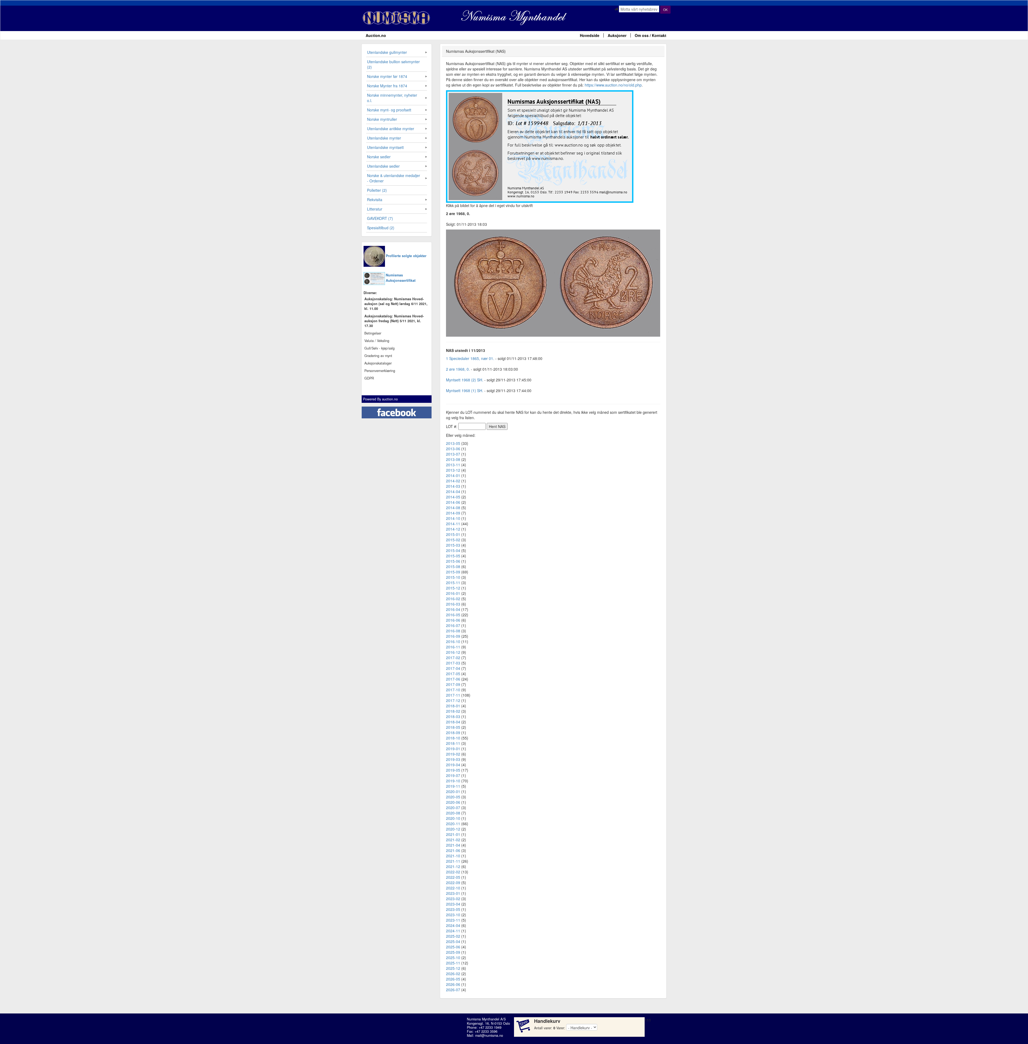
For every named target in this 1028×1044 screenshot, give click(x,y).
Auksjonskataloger (378, 363)
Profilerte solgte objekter (406, 255)
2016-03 (453, 604)
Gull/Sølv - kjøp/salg (379, 348)
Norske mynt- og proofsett (389, 109)
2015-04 (453, 550)
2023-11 (453, 920)
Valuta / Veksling (376, 340)
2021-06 (453, 850)
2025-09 (453, 952)
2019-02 (453, 754)
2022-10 (453, 888)
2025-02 (453, 936)
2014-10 (453, 518)
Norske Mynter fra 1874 (387, 85)
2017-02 (453, 657)
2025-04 (453, 941)
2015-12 (453, 588)
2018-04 (453, 721)
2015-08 (453, 566)
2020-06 (453, 802)
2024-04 (453, 925)
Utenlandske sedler (383, 166)
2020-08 (453, 813)
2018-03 (453, 716)
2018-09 (453, 732)
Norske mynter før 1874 (387, 76)
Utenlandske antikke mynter (390, 128)
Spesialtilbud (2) (380, 227)
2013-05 (453, 443)
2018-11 (453, 743)
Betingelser (372, 333)
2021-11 (453, 861)
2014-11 (453, 523)
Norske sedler (379, 156)
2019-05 (453, 770)
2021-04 (453, 845)
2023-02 (453, 898)
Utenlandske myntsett (385, 147)
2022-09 (453, 882)
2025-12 (453, 968)
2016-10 (453, 641)
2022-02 (453, 871)
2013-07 (453, 454)
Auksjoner (617, 35)
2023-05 (453, 909)
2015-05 (453, 555)
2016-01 (453, 593)
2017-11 (453, 695)
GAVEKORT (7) (380, 218)
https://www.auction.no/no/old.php (613, 85)
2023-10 (453, 914)
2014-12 (453, 529)
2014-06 (453, 502)
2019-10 (453, 780)
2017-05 (453, 673)
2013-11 (453, 464)
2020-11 (453, 823)
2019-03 (453, 759)
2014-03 (453, 486)
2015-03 (453, 545)
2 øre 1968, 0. (458, 369)
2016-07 (453, 625)
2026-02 (453, 973)
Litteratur (374, 209)
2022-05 (453, 877)
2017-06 (453, 679)
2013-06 (453, 448)
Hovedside (589, 35)
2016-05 (453, 614)
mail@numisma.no (489, 1035)
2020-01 (453, 791)
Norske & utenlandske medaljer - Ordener (393, 178)
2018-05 (453, 727)
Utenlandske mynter (384, 138)
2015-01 (453, 534)
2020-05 (453, 796)
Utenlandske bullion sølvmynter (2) (393, 64)
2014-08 (453, 507)
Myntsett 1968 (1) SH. (464, 390)
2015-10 (453, 577)
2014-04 (453, 491)
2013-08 (453, 459)
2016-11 (453, 646)
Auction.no (376, 35)
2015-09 (453, 571)
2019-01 (453, 748)
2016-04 (453, 609)
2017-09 (453, 684)
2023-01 (453, 893)
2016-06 (453, 620)
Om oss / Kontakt (650, 35)
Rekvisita (374, 199)
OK (665, 9)
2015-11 (453, 582)
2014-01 (453, 475)
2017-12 (453, 700)
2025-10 (453, 957)
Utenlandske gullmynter (387, 52)
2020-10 (453, 818)
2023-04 (453, 904)
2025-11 (453, 963)
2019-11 (453, 786)
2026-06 (453, 984)
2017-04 (453, 668)
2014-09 (453, 513)
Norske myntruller (382, 119)
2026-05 (453, 979)
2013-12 (453, 470)
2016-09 (453, 636)
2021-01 (453, 834)
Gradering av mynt (378, 355)
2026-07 (453, 989)
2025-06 (453, 946)
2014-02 (453, 480)
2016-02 (453, 598)
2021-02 (453, 839)
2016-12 (453, 652)
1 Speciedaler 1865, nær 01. (470, 358)
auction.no (390, 399)
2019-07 (453, 775)
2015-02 (453, 539)
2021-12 (453, 866)
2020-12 (453, 829)
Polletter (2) (377, 190)
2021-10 (453, 855)
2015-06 (453, 561)
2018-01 (453, 705)
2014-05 (453, 497)
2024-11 (453, 930)
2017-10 (453, 689)
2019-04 (453, 764)
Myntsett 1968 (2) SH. (464, 379)
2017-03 (453, 663)
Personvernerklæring (379, 370)
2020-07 (453, 807)
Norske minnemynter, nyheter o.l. (392, 97)
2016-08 (453, 630)
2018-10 (453, 738)
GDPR (369, 378)
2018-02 (453, 711)
